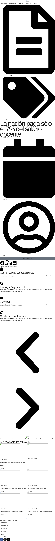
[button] (2, 264)
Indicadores (20, 3)
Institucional (4, 3)
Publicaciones (12, 3)
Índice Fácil (28, 3)
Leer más (2, 468)
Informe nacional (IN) (7, 75)
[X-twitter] (8, 539)
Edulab (35, 3)
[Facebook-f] (1, 539)
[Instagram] (5, 539)
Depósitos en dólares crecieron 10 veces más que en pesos (41, 462)
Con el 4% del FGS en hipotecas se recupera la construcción (13, 488)
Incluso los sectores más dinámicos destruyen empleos (40, 511)
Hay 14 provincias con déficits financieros (37, 488)
